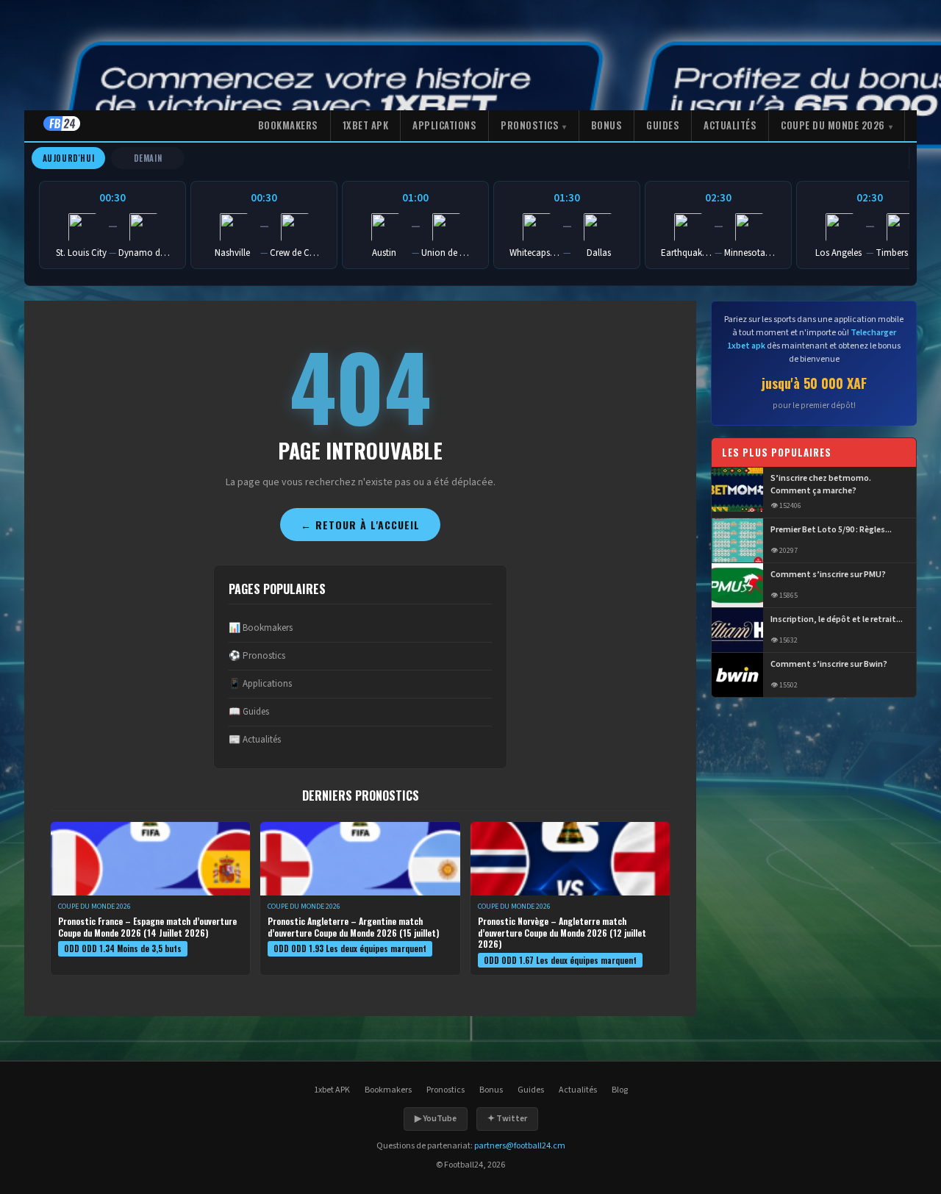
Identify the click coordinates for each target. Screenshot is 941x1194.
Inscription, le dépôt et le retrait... (836, 620)
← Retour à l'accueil (360, 524)
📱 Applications (260, 683)
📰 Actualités (255, 739)
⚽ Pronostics (257, 655)
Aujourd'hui (69, 158)
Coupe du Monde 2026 (833, 125)
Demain (148, 158)
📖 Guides (249, 711)
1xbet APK (366, 125)
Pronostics (530, 125)
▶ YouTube (436, 1118)
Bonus (607, 125)
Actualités (730, 125)
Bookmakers (288, 125)
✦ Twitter (507, 1118)
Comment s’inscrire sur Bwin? (828, 665)
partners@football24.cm (519, 1146)
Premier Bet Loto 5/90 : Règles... (831, 530)
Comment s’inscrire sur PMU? (828, 575)
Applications (444, 125)
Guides (662, 125)
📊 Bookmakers (261, 627)
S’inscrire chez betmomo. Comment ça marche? (820, 485)
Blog (620, 1090)
